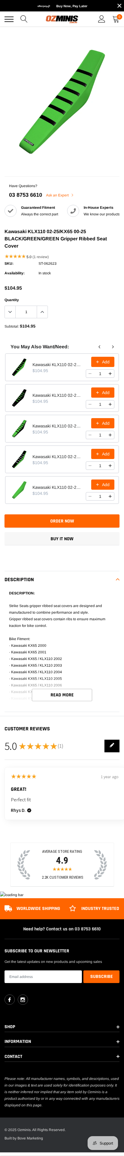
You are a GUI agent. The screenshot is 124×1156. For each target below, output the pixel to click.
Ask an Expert (58, 195)
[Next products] (112, 347)
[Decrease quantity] (90, 373)
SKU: (9, 263)
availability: (15, 273)
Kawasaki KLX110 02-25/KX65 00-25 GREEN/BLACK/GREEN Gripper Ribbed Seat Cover (57, 364)
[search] (24, 19)
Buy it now (62, 539)
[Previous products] (99, 347)
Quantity (12, 300)
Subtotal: (12, 326)
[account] (101, 19)
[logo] (62, 19)
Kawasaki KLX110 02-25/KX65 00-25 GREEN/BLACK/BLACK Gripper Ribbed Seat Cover (57, 395)
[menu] (9, 19)
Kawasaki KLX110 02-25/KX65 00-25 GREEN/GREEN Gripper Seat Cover (57, 487)
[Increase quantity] (110, 373)
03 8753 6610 (25, 195)
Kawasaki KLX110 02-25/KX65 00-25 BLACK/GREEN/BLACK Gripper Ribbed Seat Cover (57, 426)
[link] (10, 999)
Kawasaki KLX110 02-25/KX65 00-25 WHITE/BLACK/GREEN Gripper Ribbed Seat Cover (57, 456)
